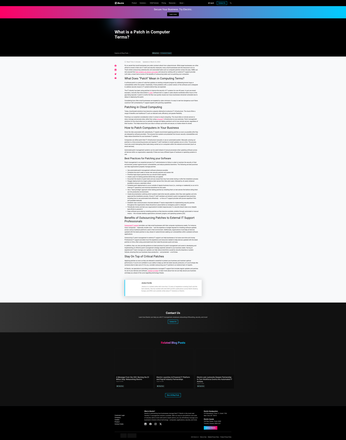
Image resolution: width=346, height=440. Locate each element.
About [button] (181, 3)
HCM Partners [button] (154, 3)
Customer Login (120, 415)
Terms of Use (203, 437)
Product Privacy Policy (225, 437)
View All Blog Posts (173, 395)
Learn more (173, 14)
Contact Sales (119, 424)
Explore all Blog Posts (121, 53)
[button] (230, 3)
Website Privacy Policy (213, 437)
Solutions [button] (143, 3)
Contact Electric (211, 428)
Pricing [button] (164, 3)
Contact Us (221, 3)
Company (118, 417)
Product (117, 422)
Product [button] (134, 3)
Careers (117, 420)
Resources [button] (172, 3)
